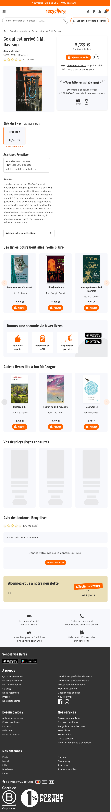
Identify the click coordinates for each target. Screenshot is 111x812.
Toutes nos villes (67, 769)
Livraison (7, 726)
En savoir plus (32, 123)
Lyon (5, 773)
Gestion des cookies (69, 692)
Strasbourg (64, 761)
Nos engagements (12, 680)
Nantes (62, 757)
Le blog (6, 688)
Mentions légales (67, 688)
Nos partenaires (11, 700)
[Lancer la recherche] (64, 20)
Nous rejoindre (10, 692)
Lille (4, 765)
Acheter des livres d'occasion (74, 742)
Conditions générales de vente (75, 676)
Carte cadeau (65, 738)
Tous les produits (18, 31)
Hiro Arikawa (20, 293)
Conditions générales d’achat (74, 680)
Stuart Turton (91, 296)
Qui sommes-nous (12, 676)
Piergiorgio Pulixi (55, 293)
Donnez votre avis (55, 562)
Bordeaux (7, 769)
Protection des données (71, 684)
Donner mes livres (68, 722)
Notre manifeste (11, 684)
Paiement (7, 730)
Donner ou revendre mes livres (91, 20)
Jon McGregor (11, 51)
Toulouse (63, 765)
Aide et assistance (12, 718)
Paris (5, 757)
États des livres (11, 722)
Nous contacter (11, 734)
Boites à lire (64, 734)
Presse (6, 696)
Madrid (6, 761)
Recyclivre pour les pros (71, 726)
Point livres (64, 730)
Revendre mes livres (69, 718)
